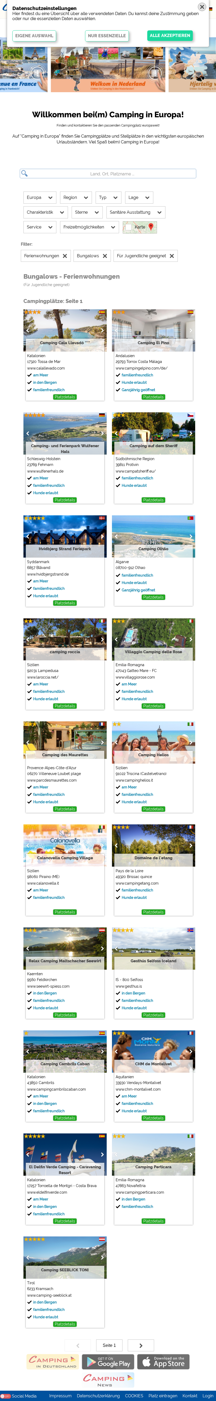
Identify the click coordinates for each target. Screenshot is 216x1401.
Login (208, 1395)
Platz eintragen (163, 1395)
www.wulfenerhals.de (45, 471)
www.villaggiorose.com (135, 677)
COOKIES (134, 1395)
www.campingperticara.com (140, 1192)
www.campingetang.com (137, 883)
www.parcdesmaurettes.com (52, 780)
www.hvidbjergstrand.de (48, 574)
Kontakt (190, 1395)
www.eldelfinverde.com (47, 1192)
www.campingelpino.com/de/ (142, 368)
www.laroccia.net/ (42, 677)
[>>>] (141, 1345)
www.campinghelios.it (134, 780)
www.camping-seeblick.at (49, 1295)
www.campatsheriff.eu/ (136, 471)
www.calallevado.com (46, 368)
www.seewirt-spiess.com (48, 986)
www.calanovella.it (43, 883)
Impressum (60, 1395)
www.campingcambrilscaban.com (56, 1089)
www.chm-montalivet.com (138, 1089)
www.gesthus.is (129, 986)
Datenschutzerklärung (98, 1395)
